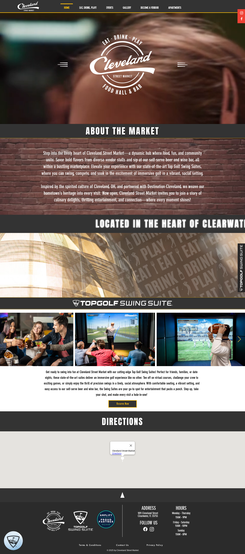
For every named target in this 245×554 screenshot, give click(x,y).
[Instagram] (242, 13)
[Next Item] (239, 339)
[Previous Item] (6, 339)
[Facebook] (242, 19)
